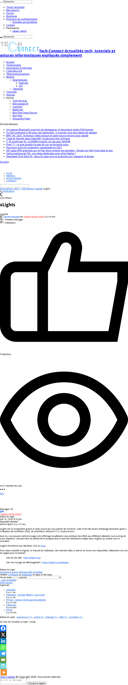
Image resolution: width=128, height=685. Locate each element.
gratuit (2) (39, 617)
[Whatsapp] (3, 647)
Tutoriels (11, 91)
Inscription (27, 574)
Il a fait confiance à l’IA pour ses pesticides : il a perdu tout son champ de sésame (51, 132)
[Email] (3, 660)
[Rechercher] (1, 2)
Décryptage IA (20, 103)
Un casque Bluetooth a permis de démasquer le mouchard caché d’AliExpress (49, 129)
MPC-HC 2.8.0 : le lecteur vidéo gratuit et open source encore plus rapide (47, 135)
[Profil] (1, 511)
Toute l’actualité (15, 7)
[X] (3, 635)
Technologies (13, 65)
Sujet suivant (7, 582)
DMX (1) (63, 617)
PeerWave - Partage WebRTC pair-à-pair (25, 595)
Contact (10, 25)
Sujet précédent (8, 580)
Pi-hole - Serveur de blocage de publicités (26, 600)
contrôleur (38, 572)
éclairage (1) (52, 617)
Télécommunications (18, 74)
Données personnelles (24, 22)
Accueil (10, 62)
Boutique (11, 16)
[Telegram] (3, 653)
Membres (10, 175)
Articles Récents (13, 178)
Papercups (11, 605)
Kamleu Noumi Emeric (34, 216)
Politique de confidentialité (21, 19)
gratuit (15, 572)
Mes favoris (12, 10)
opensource (6, 572)
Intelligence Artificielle (19, 68)
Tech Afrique (19, 100)
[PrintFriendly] (3, 666)
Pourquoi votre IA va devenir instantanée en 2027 (34, 147)
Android (23, 83)
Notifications (8, 191)
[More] (3, 672)
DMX (30, 572)
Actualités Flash (21, 118)
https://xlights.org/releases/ (55, 562)
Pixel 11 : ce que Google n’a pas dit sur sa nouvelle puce (37, 144)
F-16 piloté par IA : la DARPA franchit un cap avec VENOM (38, 141)
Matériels (17, 109)
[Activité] (3, 511)
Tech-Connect (7, 676)
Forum (10, 13)
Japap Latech (19, 31)
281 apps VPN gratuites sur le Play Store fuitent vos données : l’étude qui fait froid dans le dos (59, 150)
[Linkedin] (3, 641)
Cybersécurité (14, 71)
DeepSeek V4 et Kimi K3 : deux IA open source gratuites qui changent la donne (50, 156)
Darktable (10, 590)
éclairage (23, 572)
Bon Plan (17, 115)
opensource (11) (25, 617)
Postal (9, 610)
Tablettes (17, 88)
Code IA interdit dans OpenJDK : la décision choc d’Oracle (38, 138)
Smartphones (19, 80)
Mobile (10, 77)
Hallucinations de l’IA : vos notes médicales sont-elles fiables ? (41, 153)
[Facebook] (3, 628)
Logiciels (17, 106)
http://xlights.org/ (32, 557)
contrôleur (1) (76, 617)
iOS (20, 85)
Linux (43, 546)
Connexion (11, 180)
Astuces (10, 94)
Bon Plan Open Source (24, 112)
